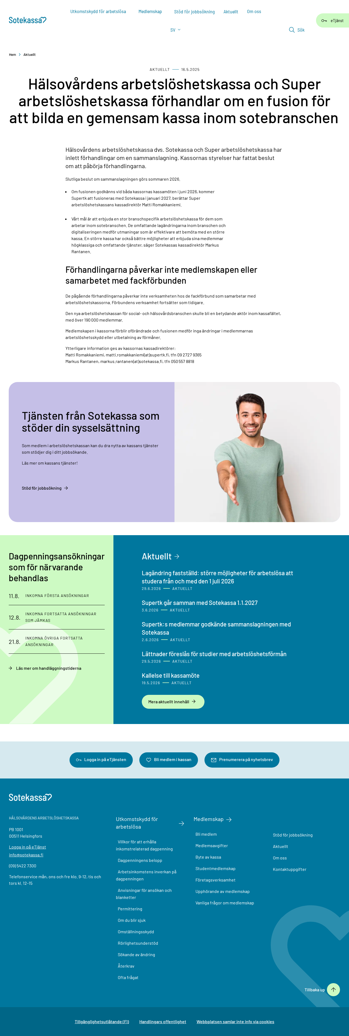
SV (173, 30)
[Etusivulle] (30, 20)
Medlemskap (209, 819)
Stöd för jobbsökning (42, 487)
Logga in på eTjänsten (105, 759)
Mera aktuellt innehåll (168, 701)
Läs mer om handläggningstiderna (48, 668)
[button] (297, 29)
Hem (12, 54)
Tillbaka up (315, 989)
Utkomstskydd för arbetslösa (137, 823)
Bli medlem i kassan (172, 759)
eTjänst (337, 20)
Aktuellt (29, 54)
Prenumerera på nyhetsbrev (246, 759)
